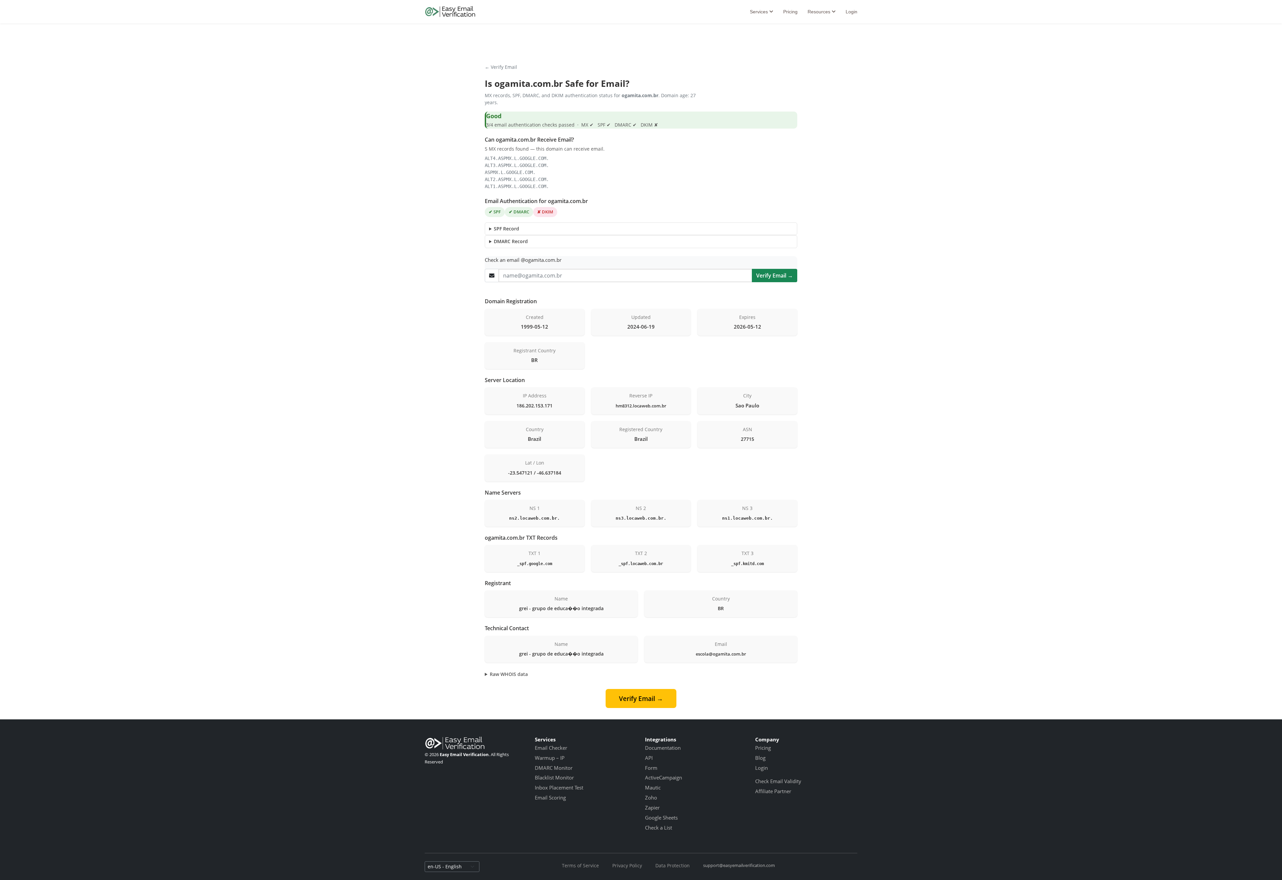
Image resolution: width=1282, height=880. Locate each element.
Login (851, 11)
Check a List (658, 827)
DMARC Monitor (554, 767)
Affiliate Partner (773, 791)
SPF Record (506, 228)
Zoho (651, 797)
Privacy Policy (627, 865)
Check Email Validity (778, 781)
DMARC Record (511, 241)
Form (651, 767)
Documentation (663, 747)
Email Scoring (550, 797)
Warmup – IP (550, 757)
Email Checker (551, 747)
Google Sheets (661, 817)
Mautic (653, 787)
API (649, 757)
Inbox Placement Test (559, 787)
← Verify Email (501, 67)
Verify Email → (774, 275)
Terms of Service (580, 865)
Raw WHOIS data (509, 674)
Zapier (652, 807)
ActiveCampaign (663, 777)
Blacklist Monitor (554, 777)
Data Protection (672, 865)
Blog (760, 757)
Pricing (790, 11)
